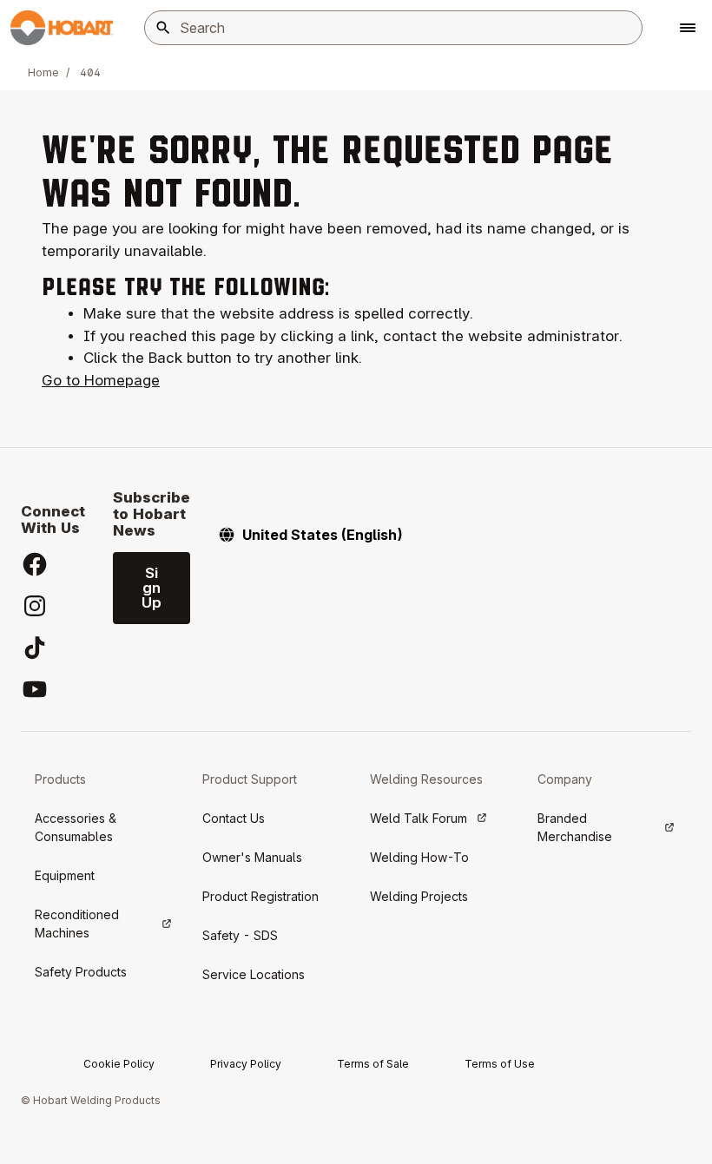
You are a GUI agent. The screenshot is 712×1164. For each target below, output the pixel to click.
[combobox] (393, 27)
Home (43, 72)
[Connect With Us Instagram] (35, 606)
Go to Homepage (101, 380)
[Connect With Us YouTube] (35, 689)
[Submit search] (163, 27)
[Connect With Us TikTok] (35, 647)
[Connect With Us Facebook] (35, 564)
